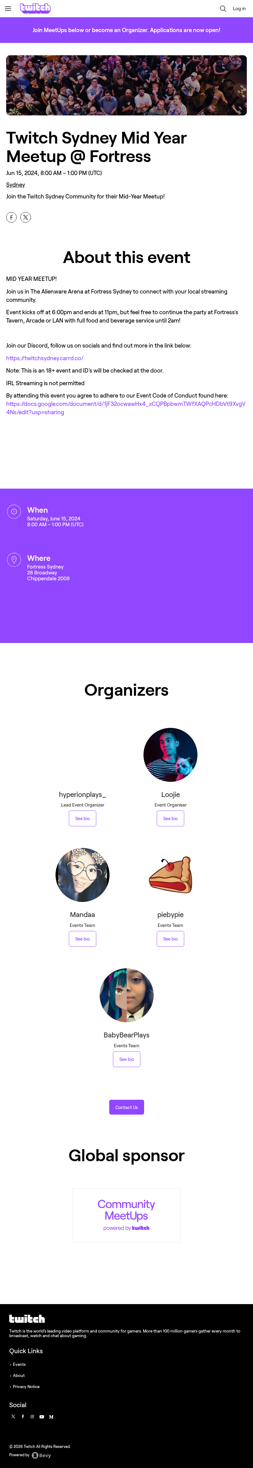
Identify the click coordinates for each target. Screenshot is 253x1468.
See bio (82, 818)
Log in (239, 8)
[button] (223, 8)
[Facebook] (22, 1416)
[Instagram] (32, 1416)
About (19, 1375)
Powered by (19, 1455)
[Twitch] (126, 1215)
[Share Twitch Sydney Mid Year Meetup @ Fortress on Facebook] (11, 217)
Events (19, 1364)
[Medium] (50, 1416)
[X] (13, 1416)
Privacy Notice (26, 1386)
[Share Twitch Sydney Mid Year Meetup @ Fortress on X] (26, 217)
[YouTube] (41, 1416)
